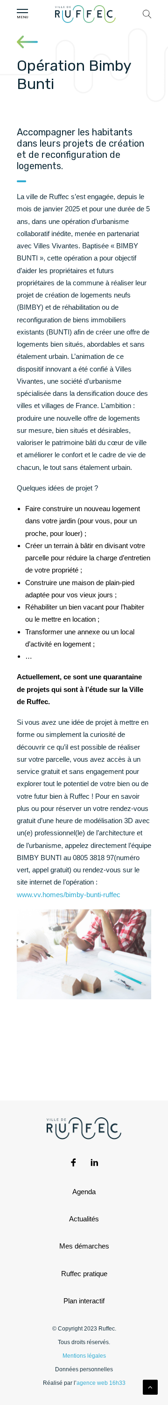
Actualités (84, 1219)
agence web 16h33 (101, 1383)
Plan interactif (84, 1301)
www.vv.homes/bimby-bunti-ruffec (68, 895)
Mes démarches (84, 1246)
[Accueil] (85, 14)
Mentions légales (84, 1356)
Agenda (84, 1192)
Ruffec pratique (84, 1274)
